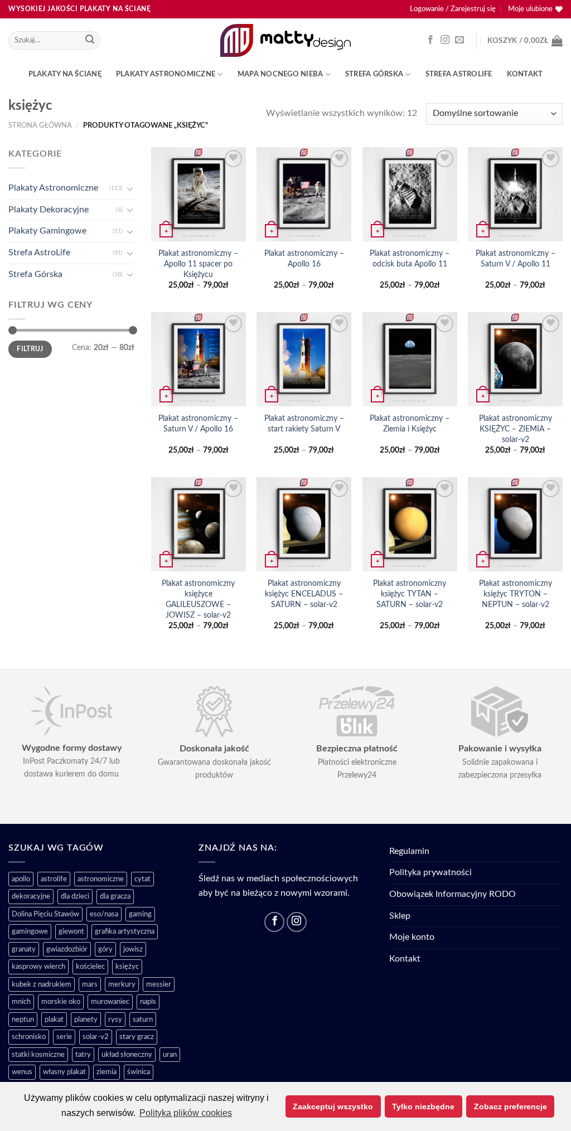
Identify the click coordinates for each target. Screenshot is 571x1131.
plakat (54, 1019)
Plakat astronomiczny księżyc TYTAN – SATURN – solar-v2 (409, 593)
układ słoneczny (126, 1054)
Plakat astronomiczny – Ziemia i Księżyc (409, 423)
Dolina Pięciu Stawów (45, 914)
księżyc (127, 966)
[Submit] (90, 40)
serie (64, 1036)
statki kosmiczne (38, 1054)
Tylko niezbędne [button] (423, 1106)
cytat (142, 879)
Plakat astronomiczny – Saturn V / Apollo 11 (515, 258)
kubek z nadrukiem (41, 984)
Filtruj (30, 349)
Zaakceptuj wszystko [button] (333, 1106)
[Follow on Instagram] (445, 40)
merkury (122, 984)
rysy (115, 1019)
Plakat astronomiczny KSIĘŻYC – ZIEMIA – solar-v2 (515, 428)
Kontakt (525, 74)
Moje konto (411, 937)
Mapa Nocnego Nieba (280, 74)
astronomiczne (101, 879)
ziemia (106, 1072)
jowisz (133, 949)
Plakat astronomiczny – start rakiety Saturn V (304, 423)
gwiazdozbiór (67, 949)
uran (170, 1054)
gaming (140, 914)
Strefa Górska (374, 74)
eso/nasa (104, 914)
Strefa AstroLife (458, 74)
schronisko (29, 1036)
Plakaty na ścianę (64, 74)
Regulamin (409, 851)
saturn (143, 1019)
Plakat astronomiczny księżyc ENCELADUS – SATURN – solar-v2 (304, 593)
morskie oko (60, 1001)
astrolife (54, 879)
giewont (71, 931)
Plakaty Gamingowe (47, 230)
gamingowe (30, 931)
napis (148, 1001)
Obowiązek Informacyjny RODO (452, 894)
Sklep (399, 915)
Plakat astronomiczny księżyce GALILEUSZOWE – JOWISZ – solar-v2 (198, 599)
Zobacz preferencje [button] (510, 1106)
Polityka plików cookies (185, 1113)
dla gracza (115, 896)
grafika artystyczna (124, 931)
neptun (23, 1019)
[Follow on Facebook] (430, 40)
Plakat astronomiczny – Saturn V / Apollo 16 (198, 423)
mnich (21, 1001)
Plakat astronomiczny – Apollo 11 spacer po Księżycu (198, 263)
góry (105, 949)
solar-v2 (96, 1036)
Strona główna (40, 125)
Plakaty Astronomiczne (165, 74)
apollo (21, 879)
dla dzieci (75, 896)
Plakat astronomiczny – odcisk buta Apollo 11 (409, 258)
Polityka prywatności (430, 872)
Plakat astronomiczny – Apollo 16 (304, 258)
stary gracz (136, 1036)
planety (86, 1019)
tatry (83, 1054)
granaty (24, 949)
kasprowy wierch (38, 966)
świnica (138, 1072)
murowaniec (110, 1001)
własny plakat (64, 1072)
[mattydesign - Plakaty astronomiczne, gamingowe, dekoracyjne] (285, 40)
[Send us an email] (459, 40)
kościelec (90, 966)
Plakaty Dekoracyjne (48, 209)
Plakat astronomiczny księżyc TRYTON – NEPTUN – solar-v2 (515, 593)
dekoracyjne (31, 896)
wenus (22, 1072)
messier (158, 984)
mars (90, 984)
